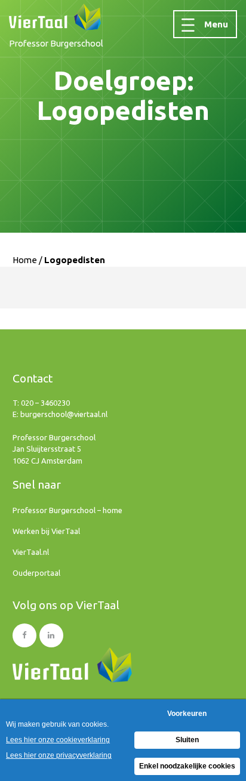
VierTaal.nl (31, 552)
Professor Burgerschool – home (67, 510)
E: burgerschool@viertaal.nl (60, 414)
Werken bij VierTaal (46, 531)
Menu (216, 24)
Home (25, 260)
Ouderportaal (36, 573)
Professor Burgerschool (56, 43)
